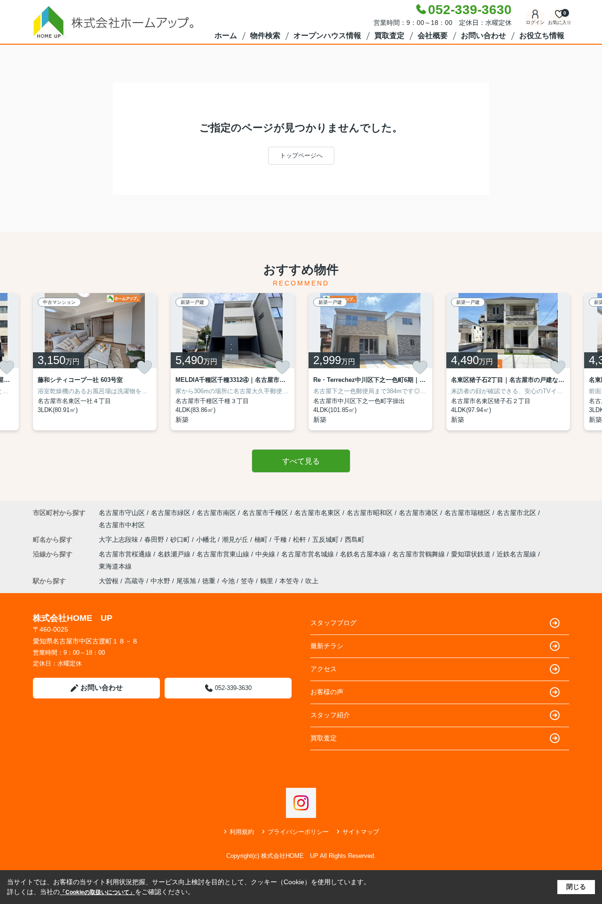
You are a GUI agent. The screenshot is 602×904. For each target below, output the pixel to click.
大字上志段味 (119, 539)
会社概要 (433, 36)
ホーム (225, 36)
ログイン (535, 22)
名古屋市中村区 (122, 525)
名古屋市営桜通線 (126, 554)
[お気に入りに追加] (144, 367)
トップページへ (301, 155)
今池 (228, 581)
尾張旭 (186, 581)
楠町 (261, 539)
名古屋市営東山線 (224, 554)
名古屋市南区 (216, 512)
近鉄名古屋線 (517, 554)
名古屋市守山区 (122, 512)
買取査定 (389, 36)
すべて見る (301, 461)
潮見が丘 (236, 539)
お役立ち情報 (541, 36)
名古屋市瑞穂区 (467, 512)
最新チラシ (326, 646)
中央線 (266, 554)
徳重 (208, 581)
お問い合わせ (483, 36)
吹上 (311, 581)
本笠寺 (289, 581)
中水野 (160, 581)
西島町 (354, 539)
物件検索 (265, 36)
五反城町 (326, 539)
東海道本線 (115, 566)
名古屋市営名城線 (308, 554)
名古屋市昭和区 (370, 512)
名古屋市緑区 (170, 512)
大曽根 (109, 581)
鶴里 (266, 581)
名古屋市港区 (418, 512)
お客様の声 (326, 692)
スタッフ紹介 (330, 715)
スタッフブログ (333, 622)
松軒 (300, 539)
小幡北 (207, 539)
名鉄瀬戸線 (175, 554)
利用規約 (242, 831)
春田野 (155, 539)
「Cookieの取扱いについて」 (97, 892)
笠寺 (247, 581)
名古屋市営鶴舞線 (419, 554)
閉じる (576, 886)
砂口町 (181, 539)
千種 (281, 539)
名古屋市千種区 (265, 512)
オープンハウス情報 (327, 36)
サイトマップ (360, 831)
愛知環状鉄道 (471, 554)
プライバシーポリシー (298, 831)
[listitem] (95, 361)
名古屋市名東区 (317, 512)
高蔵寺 (134, 581)
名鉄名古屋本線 (364, 554)
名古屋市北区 (516, 512)
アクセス (323, 669)
